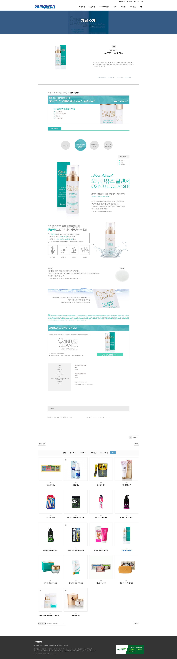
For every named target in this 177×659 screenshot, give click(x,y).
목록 (137, 444)
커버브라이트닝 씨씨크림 (75, 583)
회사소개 (82, 7)
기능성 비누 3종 (101, 583)
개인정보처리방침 (38, 645)
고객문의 (65, 645)
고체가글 (93, 453)
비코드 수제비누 (50, 485)
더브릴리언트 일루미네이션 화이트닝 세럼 (50, 615)
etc (113, 453)
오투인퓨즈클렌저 (126, 550)
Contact (130, 1)
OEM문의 (59, 645)
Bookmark (122, 1)
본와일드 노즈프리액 (101, 517)
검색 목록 (42, 444)
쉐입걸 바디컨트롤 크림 (101, 550)
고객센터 (123, 7)
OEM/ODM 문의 (104, 7)
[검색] (63, 623)
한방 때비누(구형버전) (126, 583)
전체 (64, 453)
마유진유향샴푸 (126, 485)
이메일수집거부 (50, 645)
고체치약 (83, 453)
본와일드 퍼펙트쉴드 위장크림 (76, 517)
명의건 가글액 (101, 485)
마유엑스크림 (76, 615)
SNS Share (135, 437)
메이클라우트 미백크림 (50, 583)
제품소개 (92, 7)
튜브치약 (73, 453)
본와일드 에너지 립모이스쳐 (76, 550)
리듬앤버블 (76, 485)
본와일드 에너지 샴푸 (126, 517)
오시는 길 (133, 7)
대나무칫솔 (104, 453)
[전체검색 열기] (141, 6)
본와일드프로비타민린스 (50, 550)
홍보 (114, 7)
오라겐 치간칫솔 (50, 517)
